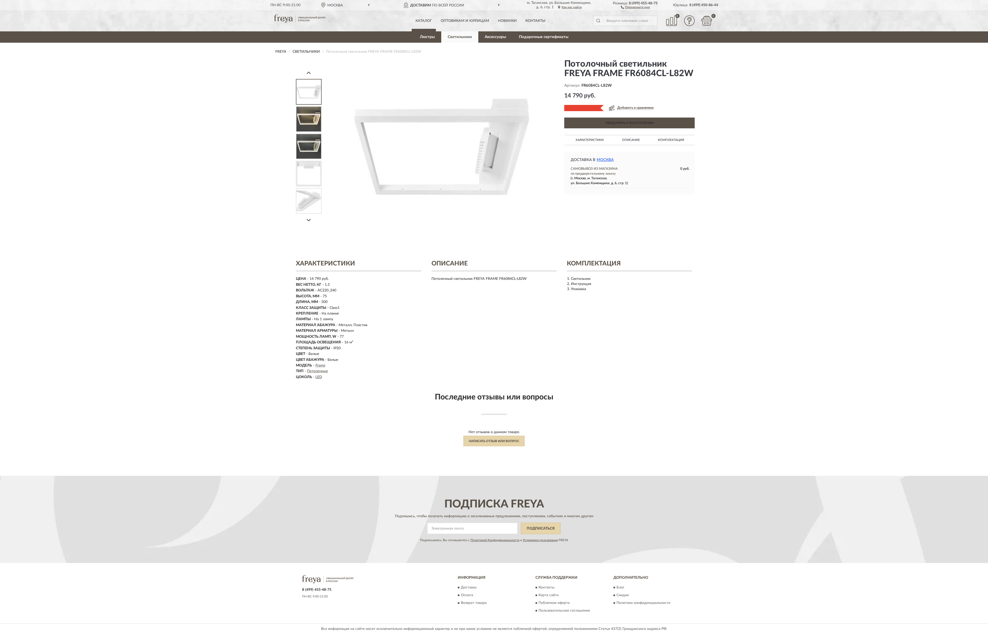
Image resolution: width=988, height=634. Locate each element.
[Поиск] (598, 21)
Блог (620, 588)
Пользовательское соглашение (564, 611)
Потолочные (317, 371)
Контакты (535, 21)
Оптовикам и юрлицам (465, 21)
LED (318, 377)
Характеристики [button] (590, 139)
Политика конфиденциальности (643, 603)
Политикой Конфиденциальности (495, 540)
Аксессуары (495, 37)
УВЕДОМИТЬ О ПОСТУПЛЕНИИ (629, 122)
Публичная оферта (554, 603)
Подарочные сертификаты (543, 37)
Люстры (427, 37)
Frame (320, 365)
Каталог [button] (424, 21)
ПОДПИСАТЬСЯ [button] (541, 528)
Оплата (467, 595)
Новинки (507, 21)
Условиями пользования (540, 540)
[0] (706, 20)
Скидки (622, 595)
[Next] (309, 220)
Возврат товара (474, 603)
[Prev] (309, 72)
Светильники (460, 37)
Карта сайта (549, 595)
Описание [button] (631, 139)
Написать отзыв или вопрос (494, 441)
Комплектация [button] (671, 139)
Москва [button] (605, 160)
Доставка (469, 588)
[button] (635, 6)
